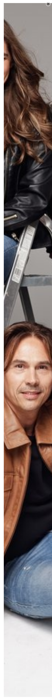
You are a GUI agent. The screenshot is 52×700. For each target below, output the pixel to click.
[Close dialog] (48, 4)
